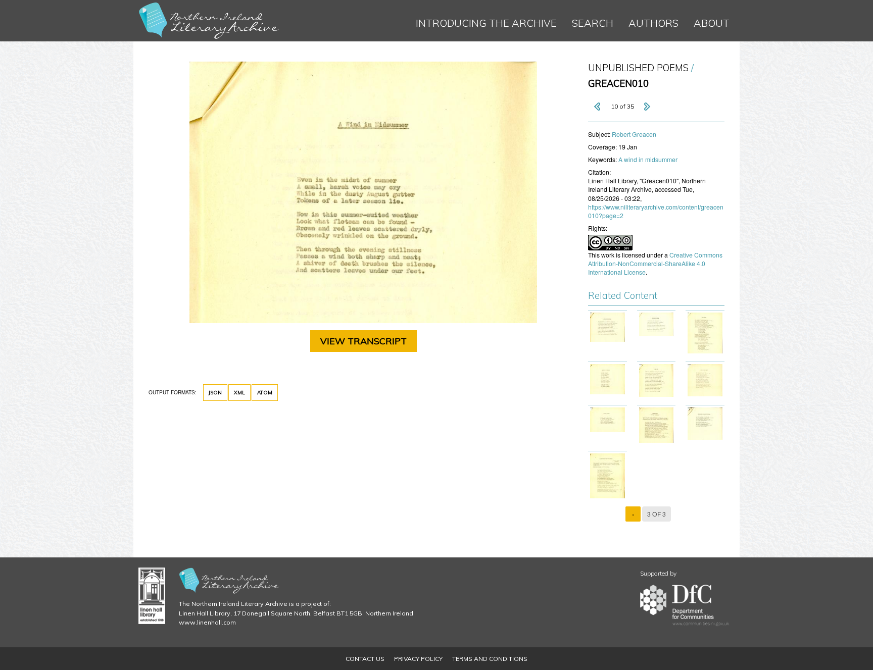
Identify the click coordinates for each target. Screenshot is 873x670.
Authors (653, 23)
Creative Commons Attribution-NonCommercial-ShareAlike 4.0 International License (655, 263)
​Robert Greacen (634, 134)
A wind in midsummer (647, 159)
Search (592, 23)
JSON (215, 392)
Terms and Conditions (489, 658)
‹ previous (598, 106)
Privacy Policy (418, 658)
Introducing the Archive (486, 23)
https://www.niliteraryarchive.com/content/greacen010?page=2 (655, 211)
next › (647, 106)
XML (239, 392)
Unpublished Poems (638, 68)
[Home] (209, 20)
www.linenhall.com (207, 622)
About (712, 23)
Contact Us (365, 658)
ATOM (264, 392)
